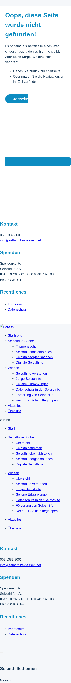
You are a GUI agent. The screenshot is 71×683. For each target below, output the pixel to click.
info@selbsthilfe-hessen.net (20, 240)
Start (11, 428)
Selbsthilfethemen (29, 448)
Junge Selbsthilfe (28, 379)
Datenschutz (17, 309)
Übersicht (23, 443)
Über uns (14, 411)
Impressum (16, 304)
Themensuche (26, 346)
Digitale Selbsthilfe (29, 362)
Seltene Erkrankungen (32, 384)
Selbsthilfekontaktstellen (34, 352)
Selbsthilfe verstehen (31, 373)
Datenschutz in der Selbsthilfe (38, 389)
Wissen (13, 368)
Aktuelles (14, 406)
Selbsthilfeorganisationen (34, 357)
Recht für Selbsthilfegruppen (37, 400)
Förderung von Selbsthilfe (34, 395)
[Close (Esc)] (1, 652)
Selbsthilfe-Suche (21, 341)
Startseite (15, 335)
